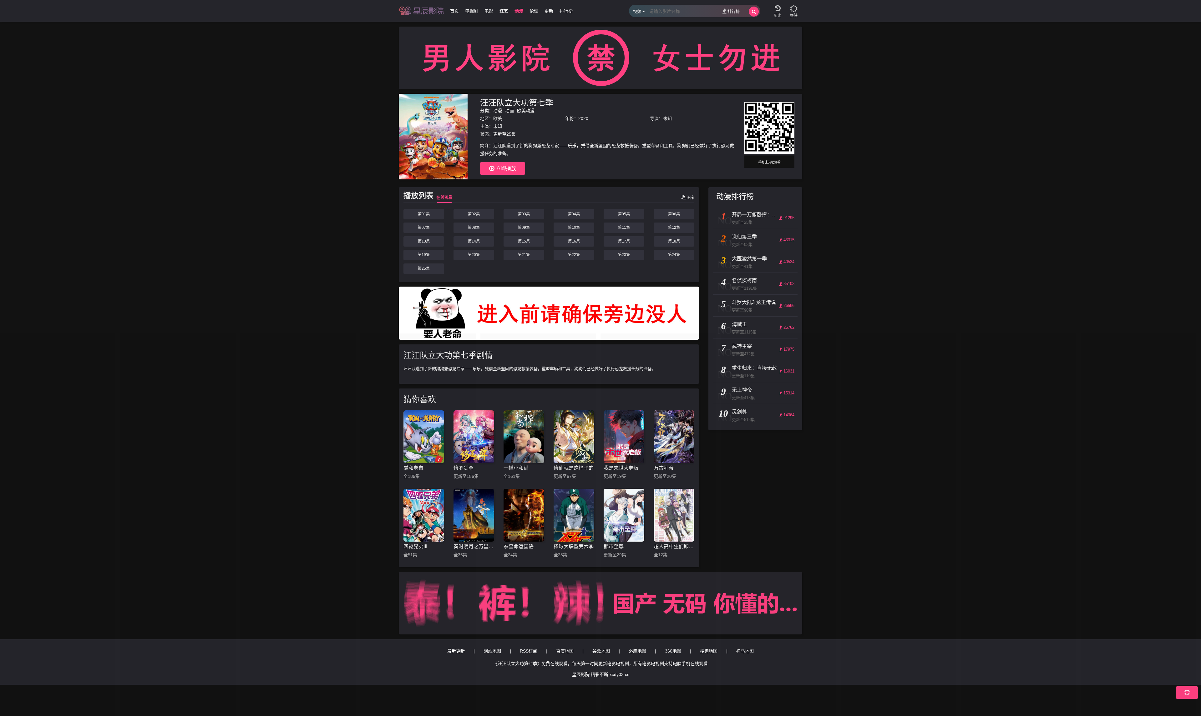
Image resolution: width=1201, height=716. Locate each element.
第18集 (674, 241)
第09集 (524, 227)
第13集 (424, 241)
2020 (583, 118)
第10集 (574, 227)
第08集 (474, 227)
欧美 (497, 118)
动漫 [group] (518, 10)
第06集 (674, 214)
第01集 (424, 214)
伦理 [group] (534, 10)
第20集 (474, 255)
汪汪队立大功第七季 (516, 103)
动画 (509, 110)
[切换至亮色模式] (794, 6)
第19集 (424, 255)
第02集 (474, 214)
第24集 (674, 255)
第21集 (524, 255)
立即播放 (506, 168)
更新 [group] (549, 10)
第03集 (524, 214)
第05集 (624, 214)
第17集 (624, 241)
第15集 (524, 241)
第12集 (674, 227)
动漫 (497, 110)
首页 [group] (454, 10)
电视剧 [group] (471, 10)
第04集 (574, 214)
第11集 (624, 227)
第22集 (574, 255)
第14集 (474, 241)
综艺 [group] (503, 10)
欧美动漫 (526, 110)
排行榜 (733, 11)
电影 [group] (488, 10)
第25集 (424, 268)
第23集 (624, 255)
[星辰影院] (422, 11)
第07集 (424, 227)
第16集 (574, 241)
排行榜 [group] (566, 10)
